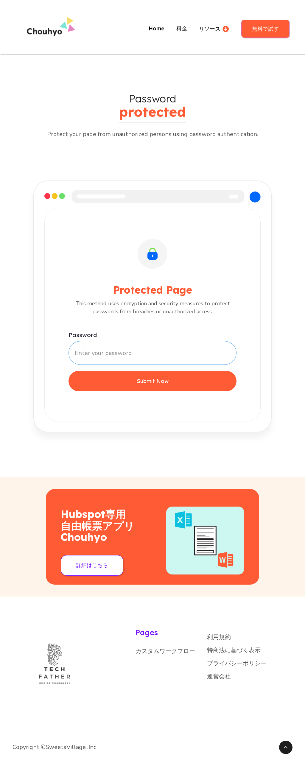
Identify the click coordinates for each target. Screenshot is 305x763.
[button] (214, 28)
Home (156, 28)
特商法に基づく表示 (234, 650)
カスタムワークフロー (165, 651)
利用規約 (219, 637)
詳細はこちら (92, 565)
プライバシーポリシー (237, 663)
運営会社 (219, 676)
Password (83, 335)
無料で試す (265, 28)
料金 (181, 28)
